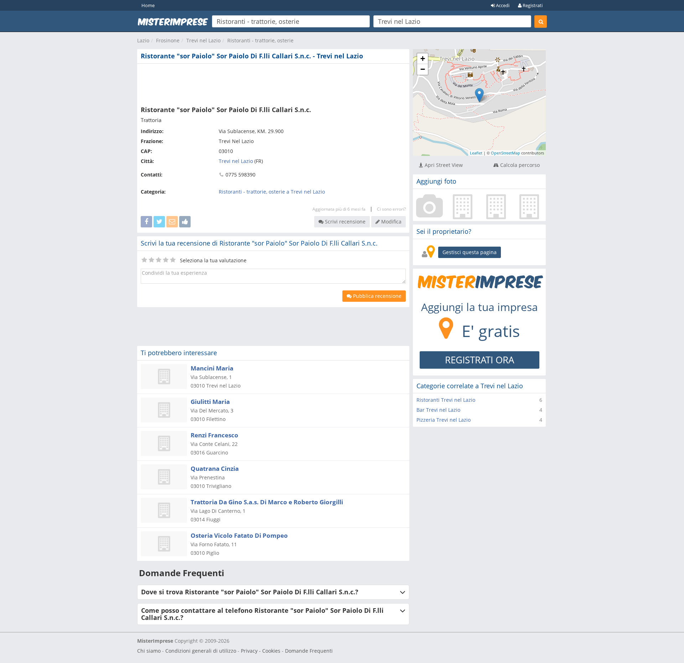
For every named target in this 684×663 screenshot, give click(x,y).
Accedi (502, 5)
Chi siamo (149, 650)
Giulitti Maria (210, 402)
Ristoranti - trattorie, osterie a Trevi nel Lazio (272, 191)
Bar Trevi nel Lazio (438, 409)
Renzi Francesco (214, 435)
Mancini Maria (212, 368)
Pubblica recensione (376, 296)
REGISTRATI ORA (479, 359)
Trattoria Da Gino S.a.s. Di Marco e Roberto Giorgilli (267, 502)
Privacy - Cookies (260, 650)
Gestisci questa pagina (469, 252)
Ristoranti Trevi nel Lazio (445, 399)
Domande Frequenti (309, 650)
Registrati (532, 5)
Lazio (143, 40)
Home (148, 5)
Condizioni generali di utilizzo (200, 650)
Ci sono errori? (391, 209)
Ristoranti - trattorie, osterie (260, 40)
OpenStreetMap (505, 153)
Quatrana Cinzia (215, 468)
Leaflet (476, 153)
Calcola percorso (519, 165)
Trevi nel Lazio (203, 40)
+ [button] (422, 58)
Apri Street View (443, 165)
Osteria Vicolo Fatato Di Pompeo (239, 535)
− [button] (422, 69)
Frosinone (168, 40)
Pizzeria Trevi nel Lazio (443, 419)
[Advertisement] (273, 83)
